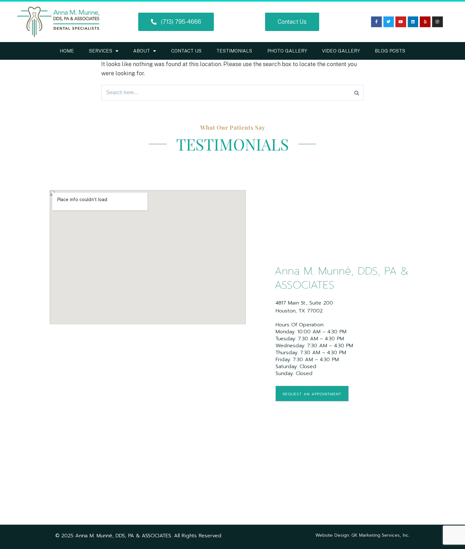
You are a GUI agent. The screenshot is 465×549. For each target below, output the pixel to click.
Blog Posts (390, 50)
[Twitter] (388, 21)
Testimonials (234, 50)
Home (67, 50)
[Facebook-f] (376, 21)
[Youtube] (400, 21)
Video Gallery (341, 50)
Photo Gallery (287, 50)
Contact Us (186, 50)
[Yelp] (425, 21)
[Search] (357, 93)
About (141, 50)
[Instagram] (437, 21)
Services (100, 50)
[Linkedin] (413, 21)
